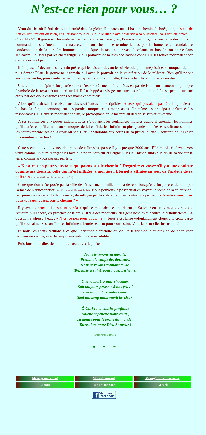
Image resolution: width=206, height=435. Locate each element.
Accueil (163, 384)
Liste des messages (103, 384)
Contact (44, 384)
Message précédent (45, 378)
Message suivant (104, 378)
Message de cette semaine (162, 378)
